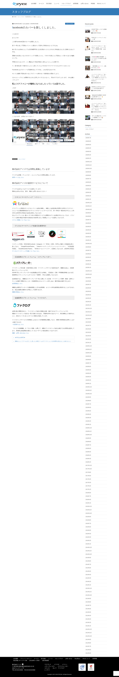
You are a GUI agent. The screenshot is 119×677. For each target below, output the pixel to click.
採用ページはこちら (18, 177)
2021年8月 (88, 322)
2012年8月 (88, 643)
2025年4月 (88, 189)
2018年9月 (88, 438)
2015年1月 (88, 544)
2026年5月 (88, 144)
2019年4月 (88, 414)
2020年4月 (88, 373)
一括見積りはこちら (18, 324)
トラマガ (56, 664)
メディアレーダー (50, 666)
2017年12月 (89, 465)
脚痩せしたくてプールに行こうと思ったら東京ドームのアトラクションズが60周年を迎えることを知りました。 (43, 341)
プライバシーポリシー (26, 658)
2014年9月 (88, 557)
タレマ (55, 668)
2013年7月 (88, 605)
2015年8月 (88, 520)
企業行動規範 (45, 660)
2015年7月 (88, 523)
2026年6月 (88, 141)
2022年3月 (88, 298)
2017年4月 (88, 479)
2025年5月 (88, 185)
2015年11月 (89, 509)
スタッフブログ (69, 23)
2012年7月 (88, 646)
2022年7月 (88, 284)
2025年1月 (88, 199)
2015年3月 (88, 537)
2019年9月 (88, 397)
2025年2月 (88, 195)
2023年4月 (88, 257)
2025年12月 (89, 161)
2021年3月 (88, 339)
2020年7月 (88, 363)
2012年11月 (89, 632)
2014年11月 (89, 550)
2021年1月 (88, 342)
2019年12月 (89, 387)
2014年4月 (88, 574)
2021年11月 (89, 311)
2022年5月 (88, 291)
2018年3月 (88, 458)
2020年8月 (88, 359)
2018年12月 (89, 427)
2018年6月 (88, 448)
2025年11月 (89, 165)
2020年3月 (88, 376)
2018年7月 (88, 445)
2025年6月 (88, 182)
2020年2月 (88, 380)
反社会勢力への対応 (34, 660)
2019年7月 (88, 404)
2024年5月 (88, 226)
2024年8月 (88, 216)
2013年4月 (88, 615)
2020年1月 (88, 383)
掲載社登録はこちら (18, 292)
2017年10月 (89, 468)
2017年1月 (88, 489)
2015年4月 (88, 533)
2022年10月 (89, 274)
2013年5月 (88, 612)
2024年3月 (88, 233)
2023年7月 (88, 250)
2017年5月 (88, 475)
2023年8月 (88, 247)
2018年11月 (89, 431)
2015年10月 (89, 513)
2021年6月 (88, 329)
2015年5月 (88, 530)
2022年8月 (88, 281)
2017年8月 (88, 472)
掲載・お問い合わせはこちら (20, 333)
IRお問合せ (77, 658)
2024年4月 (88, 230)
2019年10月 (89, 393)
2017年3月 (88, 482)
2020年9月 (88, 356)
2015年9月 (88, 516)
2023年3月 (88, 260)
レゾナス (47, 670)
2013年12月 (89, 588)
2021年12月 (89, 308)
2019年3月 (88, 417)
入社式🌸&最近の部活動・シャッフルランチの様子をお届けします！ (98, 58)
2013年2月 (88, 622)
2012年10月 (89, 636)
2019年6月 (88, 407)
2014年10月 (89, 554)
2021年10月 (89, 315)
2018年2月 (88, 462)
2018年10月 (89, 434)
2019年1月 (88, 424)
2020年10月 (89, 352)
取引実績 (43, 658)
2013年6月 (88, 608)
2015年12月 (89, 506)
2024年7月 (88, 219)
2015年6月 (88, 526)
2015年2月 (88, 540)
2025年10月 (89, 168)
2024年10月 (89, 209)
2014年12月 (89, 547)
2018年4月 (88, 455)
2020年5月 (88, 370)
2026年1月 (88, 158)
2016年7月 (88, 496)
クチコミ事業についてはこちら (21, 220)
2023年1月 (88, 267)
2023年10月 (89, 243)
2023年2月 (88, 264)
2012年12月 (89, 629)
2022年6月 (88, 288)
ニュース (50, 658)
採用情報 (94, 658)
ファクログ (61, 668)
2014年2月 (88, 581)
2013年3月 (88, 619)
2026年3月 (88, 151)
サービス (36, 658)
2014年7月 (88, 564)
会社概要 (15, 658)
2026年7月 (88, 137)
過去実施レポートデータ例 (20, 660)
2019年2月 (88, 421)
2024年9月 (88, 212)
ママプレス (48, 664)
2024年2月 (88, 236)
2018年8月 (88, 441)
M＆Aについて (86, 658)
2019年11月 (89, 390)
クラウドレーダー (63, 666)
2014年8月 (88, 561)
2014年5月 (88, 571)
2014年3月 (88, 578)
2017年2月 (88, 486)
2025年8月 (88, 175)
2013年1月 (88, 625)
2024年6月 (88, 223)
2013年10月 (89, 595)
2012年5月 (88, 653)
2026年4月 (88, 148)
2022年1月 (88, 305)
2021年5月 (88, 332)
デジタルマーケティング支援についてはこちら (25, 251)
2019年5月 (88, 410)
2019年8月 (88, 400)
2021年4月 (88, 335)
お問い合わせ (68, 658)
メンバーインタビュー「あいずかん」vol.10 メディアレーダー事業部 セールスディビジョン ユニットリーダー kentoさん (99, 77)
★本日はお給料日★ (20, 337)
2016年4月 (88, 499)
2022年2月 (88, 301)
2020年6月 (88, 366)
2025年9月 (88, 172)
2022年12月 (89, 271)
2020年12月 (89, 346)
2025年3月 (88, 192)
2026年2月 (88, 155)
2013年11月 (89, 591)
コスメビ (47, 668)
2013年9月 (88, 598)
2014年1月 (88, 585)
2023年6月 (88, 254)
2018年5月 (88, 451)
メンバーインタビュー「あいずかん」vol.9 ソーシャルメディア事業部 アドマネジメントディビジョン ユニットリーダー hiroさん (99, 106)
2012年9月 (88, 639)
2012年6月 (88, 649)
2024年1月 (88, 240)
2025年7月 (88, 178)
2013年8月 (88, 602)
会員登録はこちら (17, 283)
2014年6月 (88, 567)
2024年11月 (89, 206)
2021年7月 (88, 325)
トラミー (64, 664)
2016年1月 (88, 503)
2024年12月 (89, 202)
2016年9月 (88, 492)
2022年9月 (88, 277)
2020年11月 (89, 349)
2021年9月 (88, 318)
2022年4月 (88, 294)
